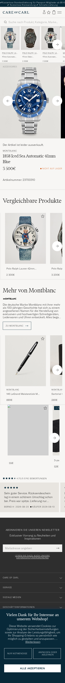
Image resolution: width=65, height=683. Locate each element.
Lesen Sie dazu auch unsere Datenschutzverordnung (32, 557)
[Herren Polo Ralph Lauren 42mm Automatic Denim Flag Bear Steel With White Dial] (10, 38)
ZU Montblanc (15, 326)
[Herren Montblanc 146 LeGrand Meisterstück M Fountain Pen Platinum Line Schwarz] (25, 360)
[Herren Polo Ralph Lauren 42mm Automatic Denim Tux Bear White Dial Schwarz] (50, 38)
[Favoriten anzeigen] (48, 12)
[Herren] (28, 430)
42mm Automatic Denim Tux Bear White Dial (49, 57)
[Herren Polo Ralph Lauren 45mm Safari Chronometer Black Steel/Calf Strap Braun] (30, 38)
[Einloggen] (44, 12)
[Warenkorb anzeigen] (53, 12)
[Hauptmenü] (59, 12)
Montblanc (10, 151)
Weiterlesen (32, 641)
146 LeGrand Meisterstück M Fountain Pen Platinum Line (22, 394)
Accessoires (10, 67)
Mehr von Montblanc (29, 290)
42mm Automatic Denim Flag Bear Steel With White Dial (8, 57)
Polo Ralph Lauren (10, 53)
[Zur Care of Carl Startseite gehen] (16, 12)
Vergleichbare (32, 200)
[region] (32, 497)
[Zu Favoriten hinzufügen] (42, 217)
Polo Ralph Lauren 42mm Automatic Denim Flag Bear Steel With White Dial (24, 268)
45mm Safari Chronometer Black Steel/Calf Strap (30, 57)
